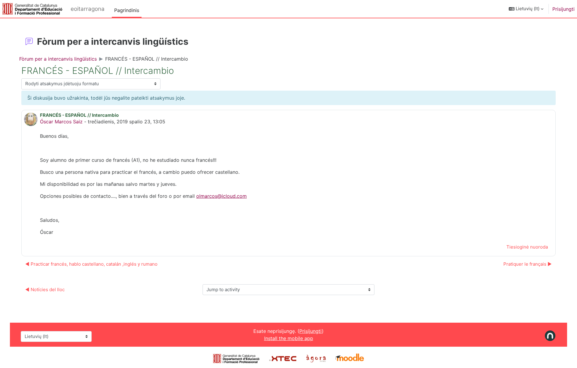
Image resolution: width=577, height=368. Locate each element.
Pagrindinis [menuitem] (126, 10)
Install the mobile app (288, 338)
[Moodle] (349, 358)
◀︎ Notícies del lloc (45, 289)
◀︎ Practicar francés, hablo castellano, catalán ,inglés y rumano (91, 264)
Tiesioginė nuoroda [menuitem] (527, 247)
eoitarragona (88, 8)
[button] (526, 8)
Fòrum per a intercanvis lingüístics (58, 59)
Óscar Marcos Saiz (61, 122)
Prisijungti (563, 9)
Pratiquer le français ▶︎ (527, 264)
